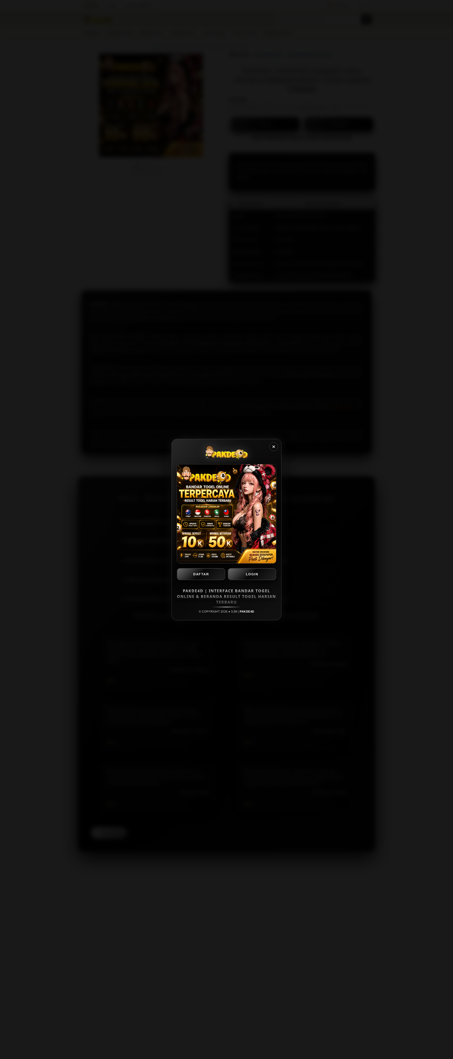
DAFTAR (201, 574)
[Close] (273, 446)
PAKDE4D (247, 611)
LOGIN (252, 574)
